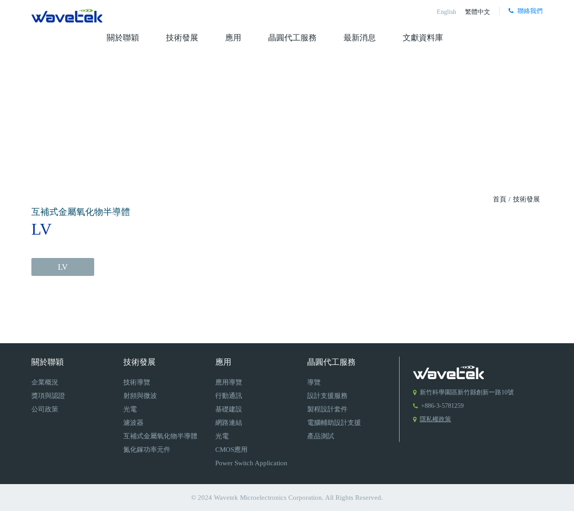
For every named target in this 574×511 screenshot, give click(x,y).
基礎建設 (228, 409)
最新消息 (360, 37)
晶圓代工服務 (292, 37)
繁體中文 (477, 12)
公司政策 (44, 409)
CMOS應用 (231, 449)
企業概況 (44, 382)
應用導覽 (228, 382)
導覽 (314, 382)
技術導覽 (136, 382)
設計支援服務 (327, 395)
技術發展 (182, 37)
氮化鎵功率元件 (146, 449)
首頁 (500, 199)
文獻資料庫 (423, 37)
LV (63, 266)
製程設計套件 (327, 409)
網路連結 (228, 422)
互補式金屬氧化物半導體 (160, 436)
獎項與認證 (48, 395)
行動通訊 (228, 395)
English (446, 12)
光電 (130, 409)
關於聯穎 (123, 37)
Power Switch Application (251, 463)
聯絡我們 (529, 11)
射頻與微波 (140, 395)
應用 (233, 37)
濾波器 (133, 422)
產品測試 (320, 436)
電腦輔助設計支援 (334, 422)
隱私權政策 (435, 419)
